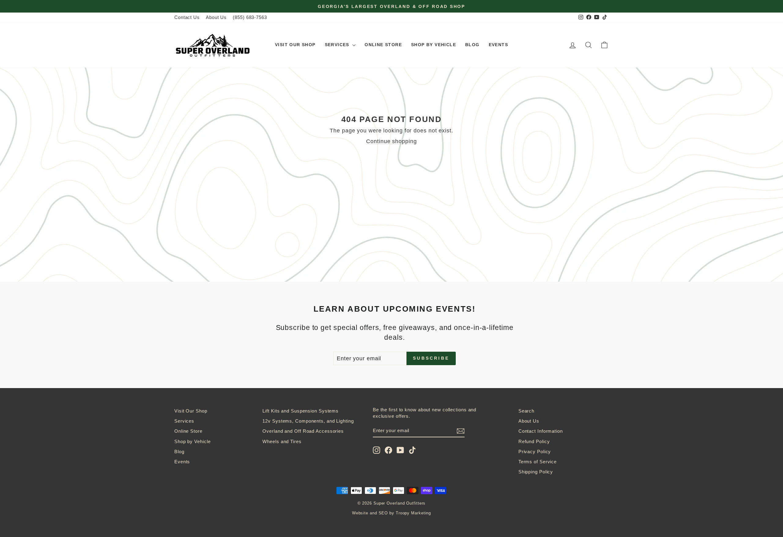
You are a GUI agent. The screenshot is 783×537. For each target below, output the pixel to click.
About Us (216, 17)
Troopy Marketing (413, 513)
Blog (472, 44)
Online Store (383, 44)
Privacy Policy (534, 451)
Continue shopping (391, 141)
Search (526, 410)
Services (338, 44)
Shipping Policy (535, 471)
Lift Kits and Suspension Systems (300, 410)
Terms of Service (537, 461)
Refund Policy (534, 441)
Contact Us (187, 17)
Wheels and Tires (281, 441)
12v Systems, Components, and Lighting (308, 421)
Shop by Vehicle (433, 44)
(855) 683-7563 (250, 17)
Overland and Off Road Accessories (303, 431)
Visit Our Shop (295, 44)
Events (498, 44)
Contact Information (540, 431)
